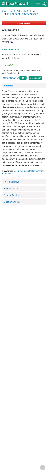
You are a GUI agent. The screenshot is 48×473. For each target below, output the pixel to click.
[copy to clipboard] (11, 41)
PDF (25, 23)
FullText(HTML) (11, 182)
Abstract (8, 86)
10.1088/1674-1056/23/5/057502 (22, 14)
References (11, 188)
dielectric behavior (35, 171)
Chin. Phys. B (8, 11)
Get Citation (35, 78)
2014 (19, 11)
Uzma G (6, 65)
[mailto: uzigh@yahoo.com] (12, 64)
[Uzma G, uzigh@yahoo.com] (10, 64)
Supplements (12, 202)
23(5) (25, 11)
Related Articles (11, 195)
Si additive (7, 174)
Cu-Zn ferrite (19, 171)
